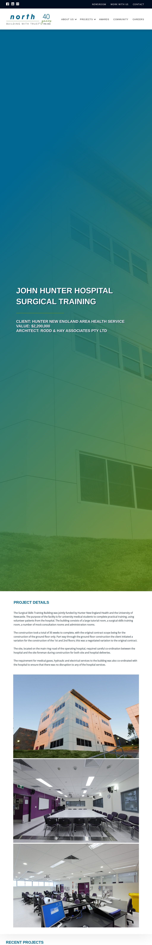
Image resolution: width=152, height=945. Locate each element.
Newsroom (99, 4)
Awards (104, 19)
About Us (67, 19)
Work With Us (120, 4)
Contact (138, 4)
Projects (86, 19)
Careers (138, 19)
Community (120, 19)
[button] (76, 19)
